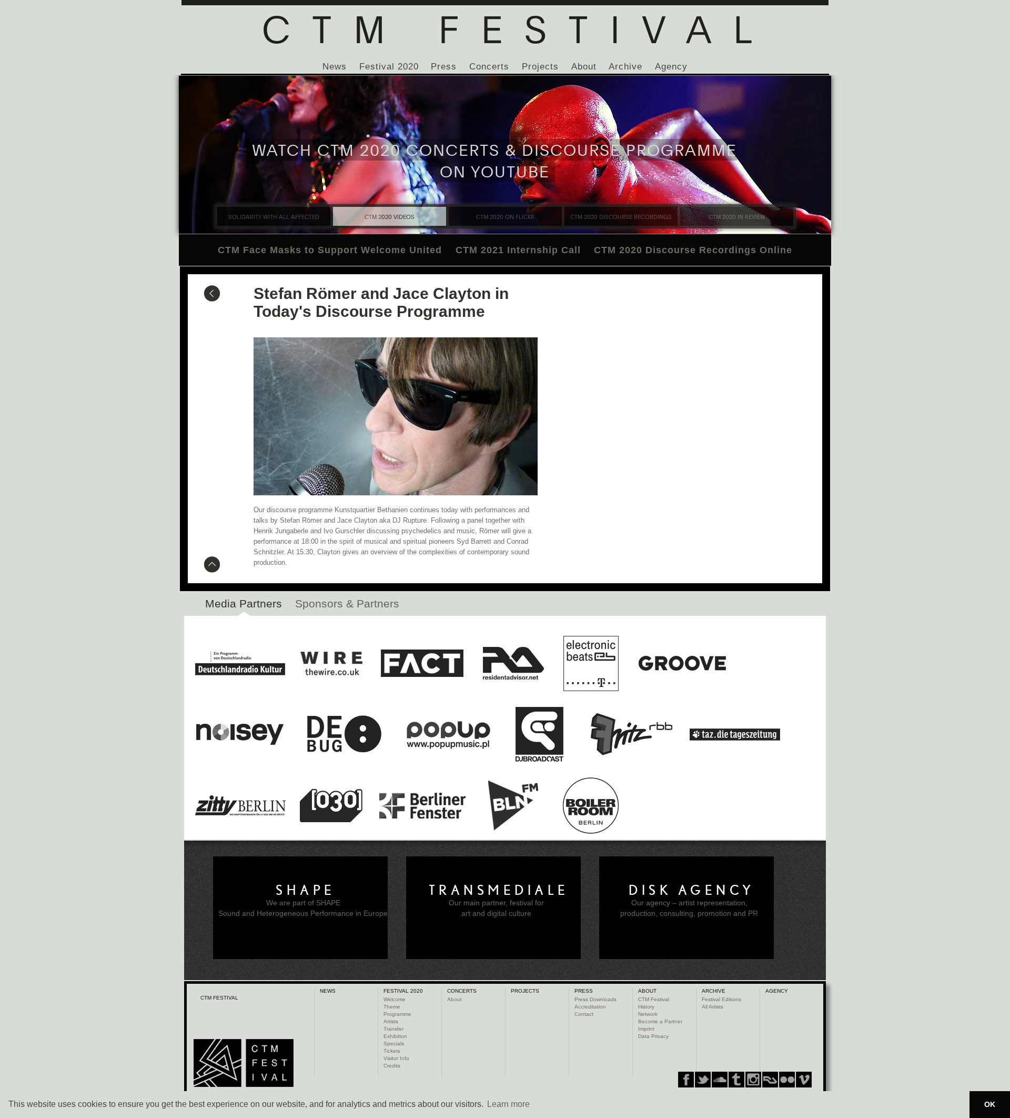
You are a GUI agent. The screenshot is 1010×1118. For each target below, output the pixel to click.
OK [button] (989, 1104)
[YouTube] (787, 1079)
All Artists (712, 1007)
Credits (391, 1066)
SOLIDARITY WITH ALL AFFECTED (273, 217)
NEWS (328, 991)
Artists (390, 1021)
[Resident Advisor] (804, 1079)
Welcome (394, 999)
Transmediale (499, 890)
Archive (625, 67)
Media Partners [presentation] (243, 603)
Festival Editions (721, 999)
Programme (397, 1014)
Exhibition (395, 1036)
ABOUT (647, 991)
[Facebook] (686, 1079)
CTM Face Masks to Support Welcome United (330, 250)
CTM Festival (653, 999)
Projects (540, 67)
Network (648, 1014)
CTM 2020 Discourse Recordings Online (693, 250)
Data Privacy (653, 1036)
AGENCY (776, 991)
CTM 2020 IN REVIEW (737, 217)
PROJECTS (525, 991)
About (584, 67)
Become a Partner (660, 1021)
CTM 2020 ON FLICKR (505, 217)
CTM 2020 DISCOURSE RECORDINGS (621, 217)
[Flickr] (753, 1079)
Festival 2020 (389, 67)
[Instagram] (736, 1079)
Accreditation (590, 1007)
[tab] (243, 606)
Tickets (391, 1051)
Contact (583, 1014)
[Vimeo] (770, 1079)
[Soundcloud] (720, 1079)
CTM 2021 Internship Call (518, 250)
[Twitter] (703, 1079)
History (646, 1007)
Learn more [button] (508, 1104)
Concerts (489, 67)
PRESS (583, 991)
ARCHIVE (713, 991)
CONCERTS (462, 991)
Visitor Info (396, 1058)
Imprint (646, 1029)
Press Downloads (595, 999)
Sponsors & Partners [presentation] (347, 603)
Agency (671, 67)
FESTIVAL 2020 (403, 991)
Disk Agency (692, 890)
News (334, 67)
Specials (393, 1043)
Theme (391, 1007)
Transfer (393, 1029)
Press (444, 67)
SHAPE (306, 890)
